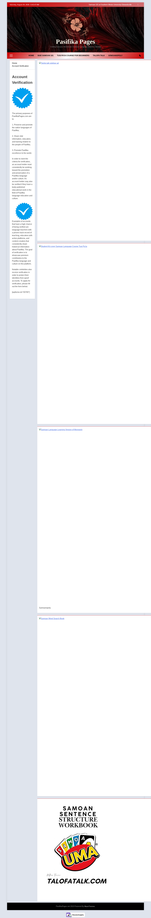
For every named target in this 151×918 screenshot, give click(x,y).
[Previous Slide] (136, 5)
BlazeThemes (89, 906)
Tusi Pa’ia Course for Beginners (73, 55)
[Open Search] (136, 55)
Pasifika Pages (75, 41)
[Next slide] (139, 5)
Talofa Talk (99, 55)
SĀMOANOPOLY (115, 55)
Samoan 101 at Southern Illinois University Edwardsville (110, 4)
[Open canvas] (11, 55)
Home (31, 55)
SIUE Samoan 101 (45, 55)
